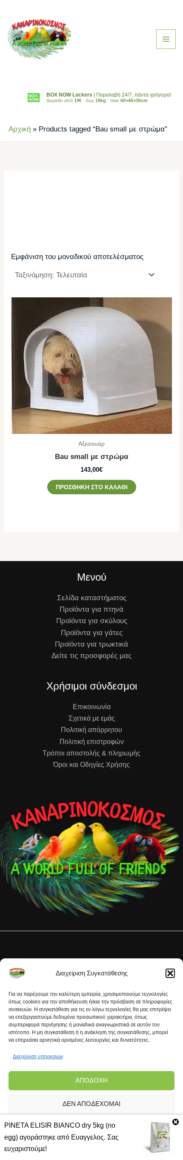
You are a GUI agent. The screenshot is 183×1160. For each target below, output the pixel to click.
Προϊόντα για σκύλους (91, 621)
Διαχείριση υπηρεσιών (38, 1057)
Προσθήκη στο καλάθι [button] (92, 487)
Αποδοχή (91, 1080)
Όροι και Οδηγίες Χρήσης (91, 764)
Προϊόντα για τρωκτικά (91, 644)
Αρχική (20, 129)
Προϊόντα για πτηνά (91, 609)
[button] (170, 973)
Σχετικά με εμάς (92, 718)
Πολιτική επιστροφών (92, 741)
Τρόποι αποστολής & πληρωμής (91, 753)
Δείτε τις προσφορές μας (91, 656)
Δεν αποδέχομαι (91, 1103)
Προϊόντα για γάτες (92, 633)
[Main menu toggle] (166, 39)
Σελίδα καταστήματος (91, 598)
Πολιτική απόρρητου (91, 729)
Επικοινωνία (92, 706)
